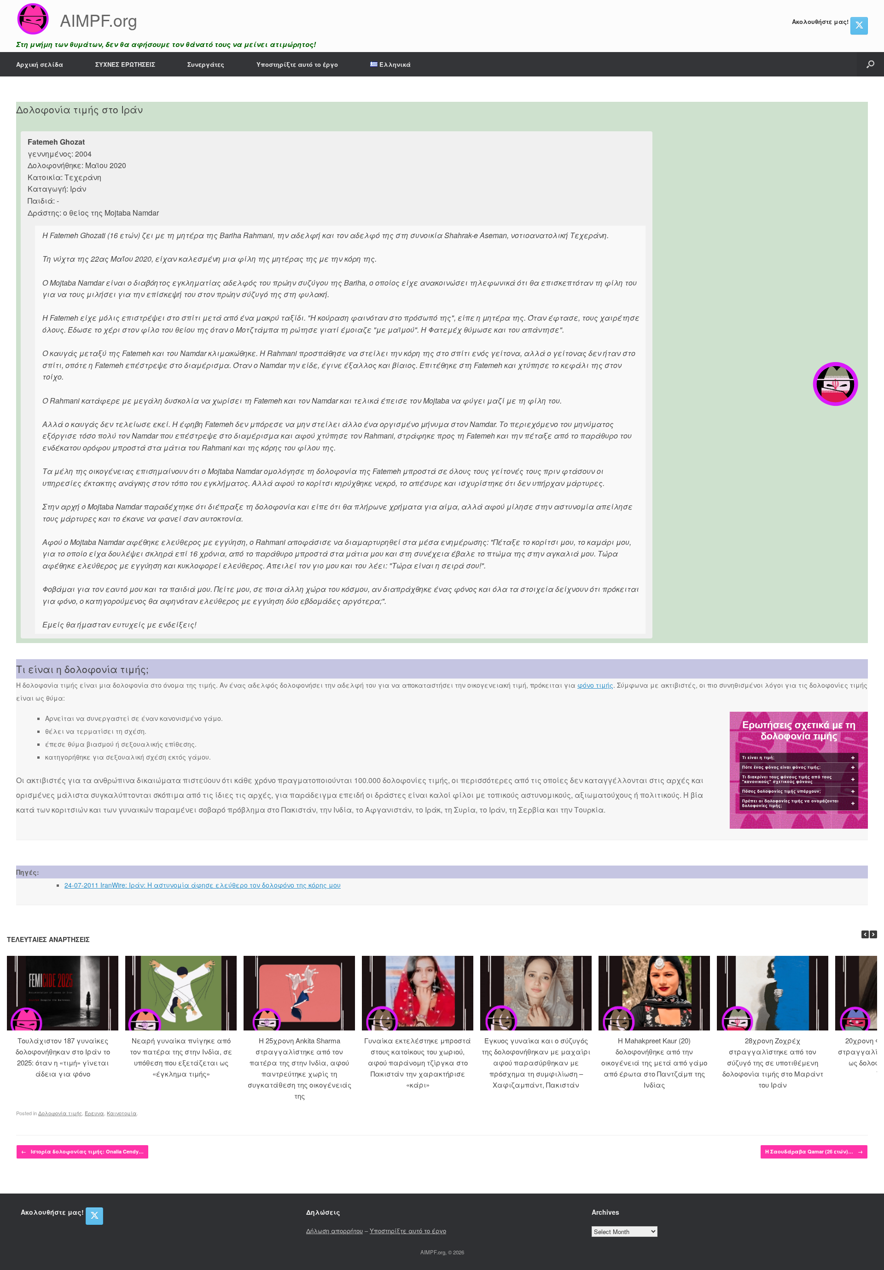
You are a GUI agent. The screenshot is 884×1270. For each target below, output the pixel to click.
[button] (870, 64)
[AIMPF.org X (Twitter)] (859, 26)
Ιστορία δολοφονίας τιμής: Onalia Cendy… (82, 1151)
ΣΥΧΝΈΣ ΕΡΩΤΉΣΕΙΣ (125, 64)
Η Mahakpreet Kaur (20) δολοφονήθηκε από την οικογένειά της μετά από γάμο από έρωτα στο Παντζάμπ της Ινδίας (654, 1062)
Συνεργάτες (205, 64)
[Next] (873, 934)
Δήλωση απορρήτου (334, 1230)
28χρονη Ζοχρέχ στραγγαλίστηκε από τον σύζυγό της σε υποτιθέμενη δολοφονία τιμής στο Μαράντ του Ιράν (772, 1062)
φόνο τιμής (595, 685)
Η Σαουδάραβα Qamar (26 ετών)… (814, 1151)
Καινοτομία (122, 1113)
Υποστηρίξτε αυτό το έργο (297, 64)
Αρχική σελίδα (39, 64)
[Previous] (865, 934)
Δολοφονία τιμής (60, 1113)
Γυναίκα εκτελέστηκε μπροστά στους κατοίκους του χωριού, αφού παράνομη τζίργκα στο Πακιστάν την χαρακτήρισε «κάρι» (417, 1062)
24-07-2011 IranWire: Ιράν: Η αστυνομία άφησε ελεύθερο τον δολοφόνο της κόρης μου (202, 885)
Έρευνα (94, 1113)
